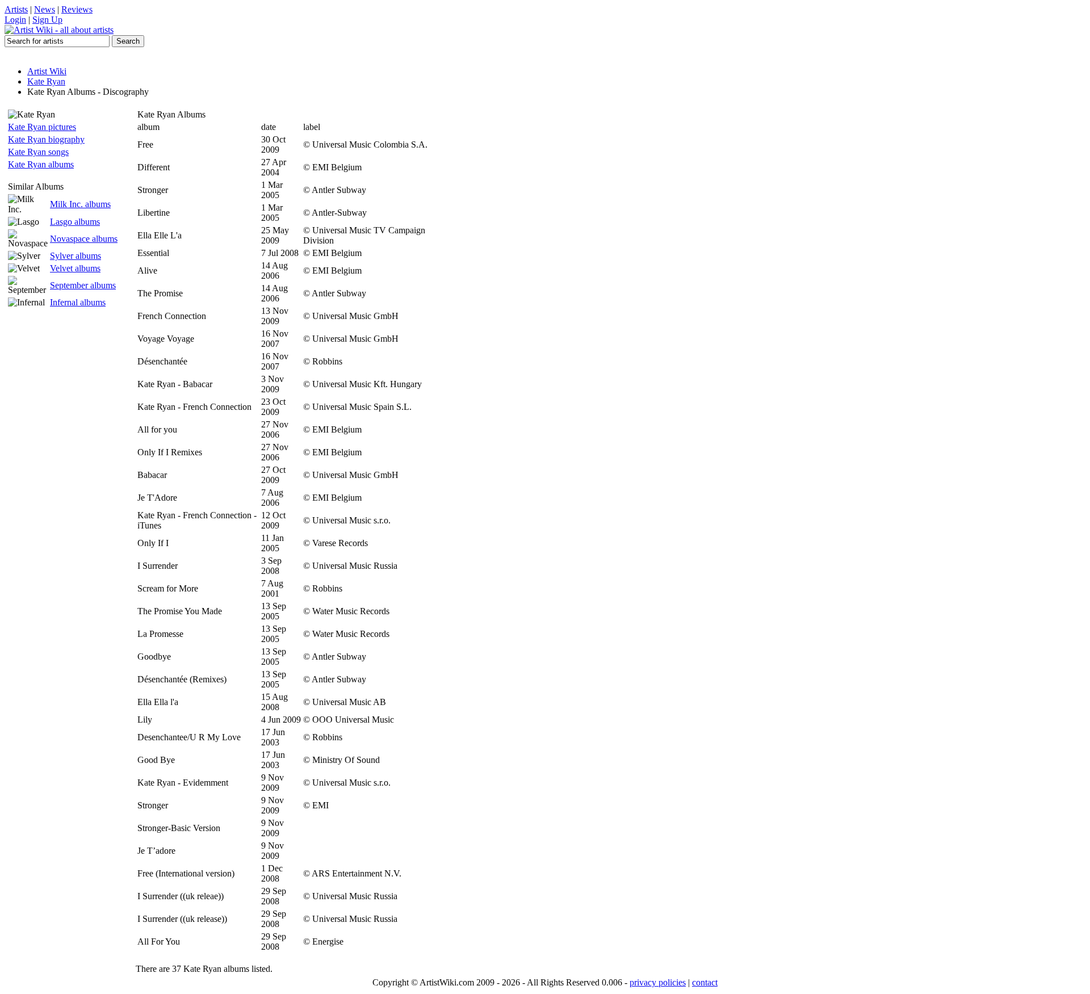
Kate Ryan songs (38, 152)
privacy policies (658, 982)
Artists (16, 9)
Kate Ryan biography (46, 139)
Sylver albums (75, 256)
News (44, 9)
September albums (83, 285)
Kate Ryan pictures (42, 127)
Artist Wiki (46, 71)
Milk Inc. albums (80, 204)
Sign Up (47, 19)
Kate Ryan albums (41, 164)
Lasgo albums (75, 222)
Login (15, 19)
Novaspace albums (84, 239)
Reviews (77, 9)
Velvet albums (75, 268)
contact (705, 982)
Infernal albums (78, 302)
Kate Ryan (46, 81)
